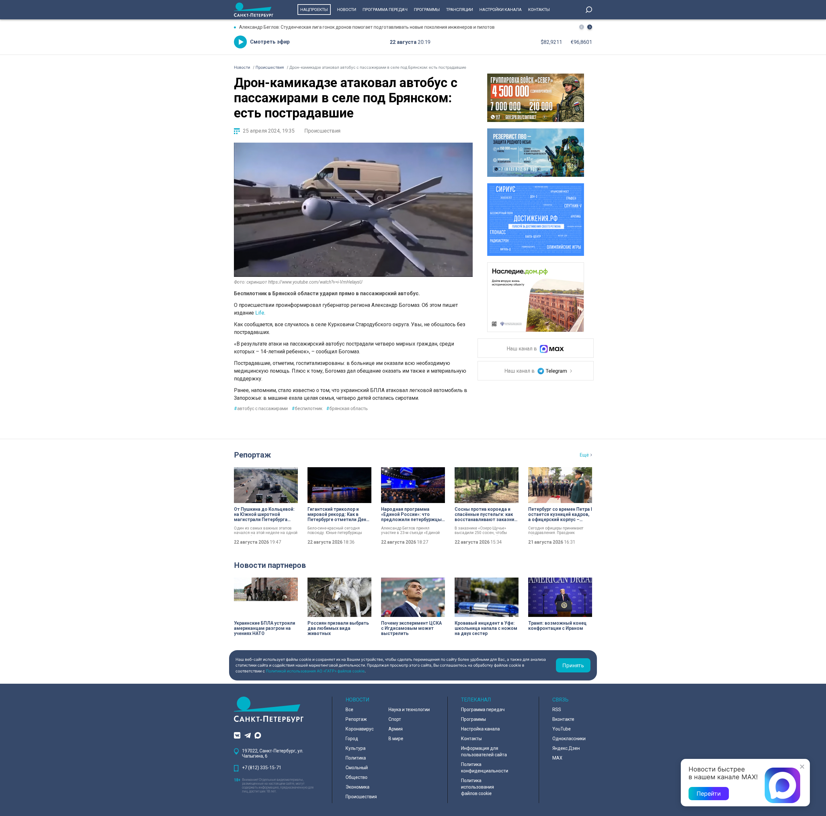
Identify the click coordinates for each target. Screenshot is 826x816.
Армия (395, 728)
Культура (356, 748)
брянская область (347, 408)
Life (259, 313)
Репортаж (252, 454)
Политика (356, 758)
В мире (395, 738)
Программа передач (385, 9)
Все (349, 709)
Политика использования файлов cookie (477, 787)
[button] (589, 27)
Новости (346, 9)
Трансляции (459, 9)
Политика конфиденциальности (484, 767)
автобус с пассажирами (261, 408)
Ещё (584, 455)
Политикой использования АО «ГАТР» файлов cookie (315, 671)
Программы (427, 9)
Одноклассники (569, 738)
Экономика (357, 787)
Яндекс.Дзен (566, 748)
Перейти (709, 793)
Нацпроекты (314, 9)
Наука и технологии (409, 709)
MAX (557, 758)
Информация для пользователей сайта (484, 751)
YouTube (561, 728)
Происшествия (322, 131)
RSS (556, 709)
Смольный (357, 767)
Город (352, 738)
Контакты (539, 9)
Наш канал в (522, 349)
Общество (357, 777)
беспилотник (307, 408)
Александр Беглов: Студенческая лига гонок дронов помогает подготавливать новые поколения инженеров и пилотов (367, 27)
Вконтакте (563, 719)
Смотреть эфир (270, 42)
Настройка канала (480, 728)
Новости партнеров (270, 565)
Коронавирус (360, 728)
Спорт (394, 719)
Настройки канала (500, 9)
